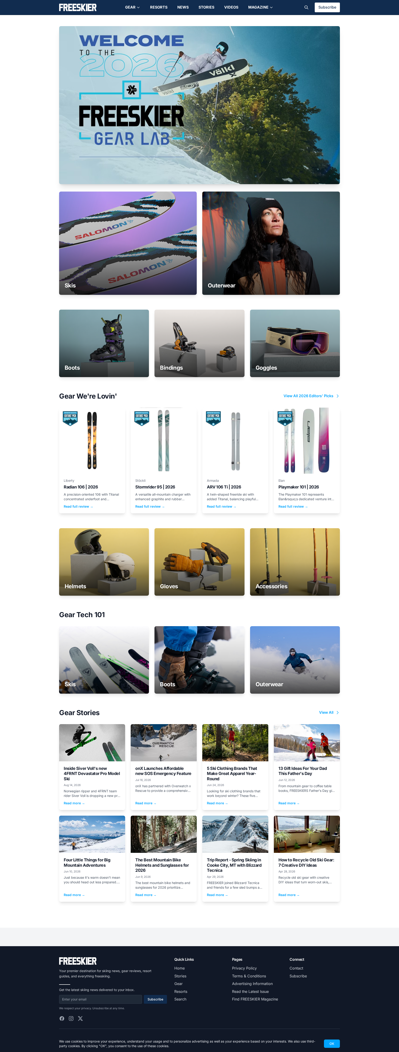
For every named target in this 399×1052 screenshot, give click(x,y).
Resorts (158, 7)
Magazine (258, 7)
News (183, 7)
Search (180, 999)
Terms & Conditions (249, 976)
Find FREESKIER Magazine (255, 999)
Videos (231, 7)
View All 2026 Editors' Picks (308, 395)
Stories (206, 7)
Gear (130, 7)
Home (179, 968)
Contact (296, 968)
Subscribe (327, 7)
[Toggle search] (306, 7)
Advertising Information (252, 983)
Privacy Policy (244, 968)
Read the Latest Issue (250, 991)
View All (326, 712)
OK (331, 1044)
